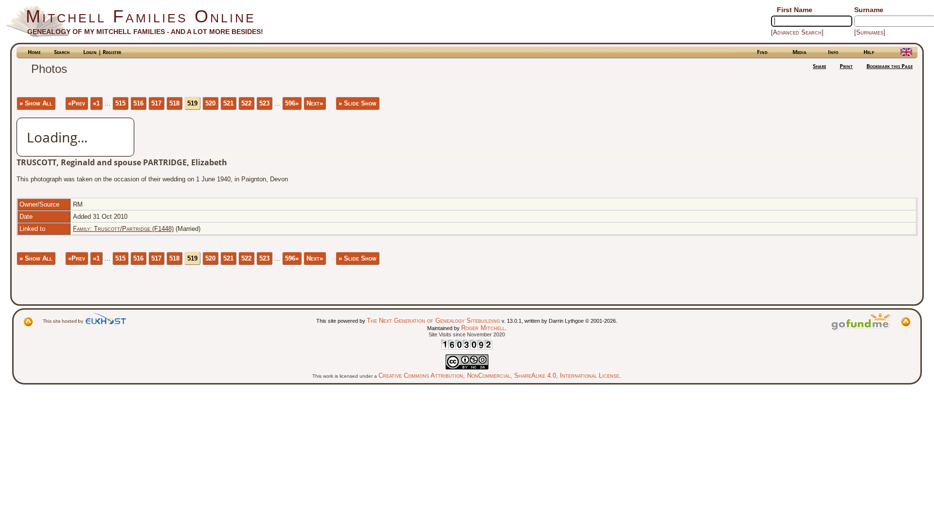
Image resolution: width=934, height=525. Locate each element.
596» (292, 103)
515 (120, 103)
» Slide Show (358, 103)
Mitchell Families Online (141, 16)
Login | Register (102, 51)
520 (210, 103)
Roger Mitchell (483, 328)
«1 (96, 103)
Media (799, 51)
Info (833, 51)
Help (868, 51)
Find (762, 51)
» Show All (36, 103)
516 (138, 103)
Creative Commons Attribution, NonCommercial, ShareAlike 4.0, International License (498, 375)
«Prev (76, 103)
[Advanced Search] (797, 32)
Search (62, 51)
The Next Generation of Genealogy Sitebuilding (433, 320)
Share (819, 66)
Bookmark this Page (889, 66)
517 (156, 103)
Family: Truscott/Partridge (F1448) (123, 228)
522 (246, 103)
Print (846, 66)
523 (264, 103)
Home (34, 51)
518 (174, 103)
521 (228, 103)
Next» (314, 103)
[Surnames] (869, 32)
